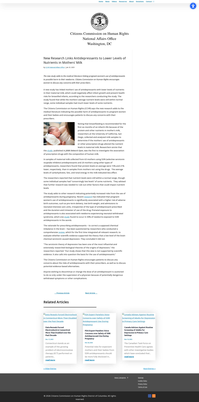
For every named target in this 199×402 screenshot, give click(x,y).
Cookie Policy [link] (142, 381)
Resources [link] (123, 1)
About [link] (131, 1)
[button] (149, 396)
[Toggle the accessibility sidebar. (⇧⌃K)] (193, 6)
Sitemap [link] (140, 378)
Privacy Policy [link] (142, 384)
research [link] (88, 196)
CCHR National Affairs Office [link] (55, 67)
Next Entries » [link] (149, 369)
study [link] (50, 150)
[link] (62, 293)
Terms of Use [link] (142, 387)
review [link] (61, 232)
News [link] (107, 1)
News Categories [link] (120, 377)
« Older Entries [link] (50, 369)
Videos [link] (114, 1)
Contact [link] (149, 1)
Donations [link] (140, 1)
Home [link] (101, 1)
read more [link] (50, 360)
